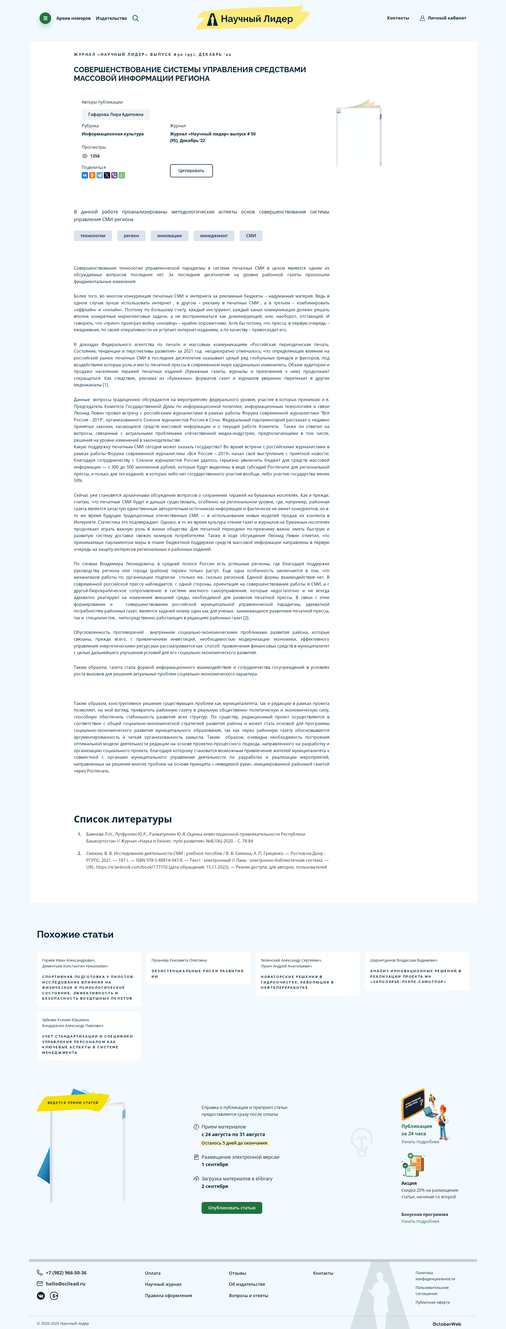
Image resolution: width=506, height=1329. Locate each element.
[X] (107, 175)
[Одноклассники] (92, 175)
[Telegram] (99, 175)
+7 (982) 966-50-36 (66, 1272)
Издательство (111, 18)
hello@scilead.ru (65, 1284)
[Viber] (114, 175)
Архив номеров (73, 18)
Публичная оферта (433, 1302)
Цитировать (191, 170)
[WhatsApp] (122, 175)
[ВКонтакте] (85, 175)
